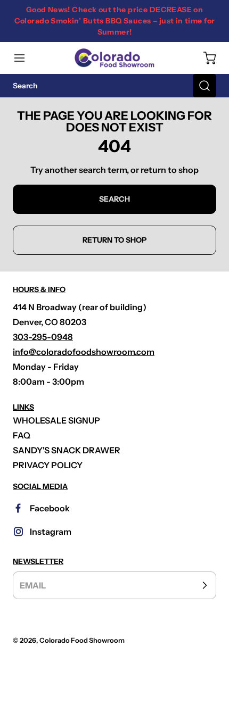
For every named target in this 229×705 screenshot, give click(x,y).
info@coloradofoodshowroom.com (83, 351)
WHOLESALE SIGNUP (56, 420)
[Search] (204, 85)
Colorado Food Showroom (82, 640)
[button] (24, 58)
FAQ (21, 435)
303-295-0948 (43, 336)
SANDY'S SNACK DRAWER (66, 450)
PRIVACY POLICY (48, 465)
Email (33, 585)
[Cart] (204, 58)
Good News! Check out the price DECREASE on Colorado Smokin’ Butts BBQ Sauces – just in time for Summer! (114, 21)
